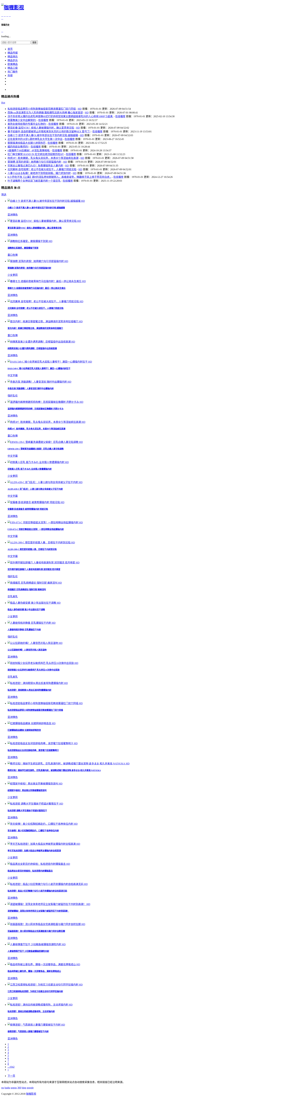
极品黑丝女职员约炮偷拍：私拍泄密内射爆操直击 (30, 871)
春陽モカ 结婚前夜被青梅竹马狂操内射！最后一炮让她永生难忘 (36, 288)
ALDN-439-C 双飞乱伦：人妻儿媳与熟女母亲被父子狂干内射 (35, 489)
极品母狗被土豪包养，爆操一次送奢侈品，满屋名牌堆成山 (34, 971)
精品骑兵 (13, 56)
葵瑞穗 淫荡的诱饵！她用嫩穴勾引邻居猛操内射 (34, 161)
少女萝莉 (13, 275)
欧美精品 (13, 64)
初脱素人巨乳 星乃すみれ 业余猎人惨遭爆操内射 (30, 469)
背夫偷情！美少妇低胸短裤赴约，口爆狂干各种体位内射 (33, 830)
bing (24, 1087)
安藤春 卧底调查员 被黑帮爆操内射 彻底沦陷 (28, 509)
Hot (3, 102)
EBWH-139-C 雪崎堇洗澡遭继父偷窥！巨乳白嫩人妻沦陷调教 (36, 449)
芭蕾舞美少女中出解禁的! (22, 120)
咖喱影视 (31, 1093)
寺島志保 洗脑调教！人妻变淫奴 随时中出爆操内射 (31, 388)
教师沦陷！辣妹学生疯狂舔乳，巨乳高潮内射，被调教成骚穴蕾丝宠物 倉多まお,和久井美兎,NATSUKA (54, 770)
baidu (7, 1087)
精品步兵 (13, 60)
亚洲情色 (13, 214)
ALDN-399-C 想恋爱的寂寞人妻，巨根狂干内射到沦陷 (32, 549)
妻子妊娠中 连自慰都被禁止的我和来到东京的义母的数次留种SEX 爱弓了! (49, 131)
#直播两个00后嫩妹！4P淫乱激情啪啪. (29, 150)
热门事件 (13, 71)
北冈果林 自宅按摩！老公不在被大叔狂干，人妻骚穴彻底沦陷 (42, 169)
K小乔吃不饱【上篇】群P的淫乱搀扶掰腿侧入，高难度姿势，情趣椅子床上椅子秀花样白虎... (59, 177)
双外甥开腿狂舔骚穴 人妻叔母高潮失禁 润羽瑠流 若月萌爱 (34, 569)
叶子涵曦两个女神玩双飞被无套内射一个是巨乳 (34, 180)
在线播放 (120, 116)
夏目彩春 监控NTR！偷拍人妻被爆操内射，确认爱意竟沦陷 (41, 127)
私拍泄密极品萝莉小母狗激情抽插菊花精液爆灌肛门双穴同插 (42, 108)
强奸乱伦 (13, 395)
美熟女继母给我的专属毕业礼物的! (27, 124)
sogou (14, 1087)
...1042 (11, 1066)
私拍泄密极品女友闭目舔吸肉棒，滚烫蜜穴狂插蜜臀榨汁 (33, 750)
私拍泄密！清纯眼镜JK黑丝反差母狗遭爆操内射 (29, 690)
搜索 (34, 42)
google (30, 1087)
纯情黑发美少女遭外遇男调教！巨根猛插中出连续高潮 (32, 348)
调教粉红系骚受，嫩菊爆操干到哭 (23, 248)
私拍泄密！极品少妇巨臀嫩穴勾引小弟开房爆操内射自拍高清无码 (37, 891)
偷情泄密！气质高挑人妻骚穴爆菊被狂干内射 (28, 1031)
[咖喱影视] (12, 7)
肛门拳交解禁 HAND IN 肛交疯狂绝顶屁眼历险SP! (36, 154)
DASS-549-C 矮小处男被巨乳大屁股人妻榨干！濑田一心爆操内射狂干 (39, 368)
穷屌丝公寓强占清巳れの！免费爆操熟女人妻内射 (35, 165)
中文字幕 (13, 375)
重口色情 (13, 255)
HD (80, 108)
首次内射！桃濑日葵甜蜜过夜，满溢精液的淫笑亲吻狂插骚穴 (35, 328)
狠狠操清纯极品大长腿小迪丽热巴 (26, 143)
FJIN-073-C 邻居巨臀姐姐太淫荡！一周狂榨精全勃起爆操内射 (36, 529)
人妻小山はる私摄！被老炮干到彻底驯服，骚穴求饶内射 (39, 173)
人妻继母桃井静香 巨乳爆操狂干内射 (24, 629)
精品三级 (13, 68)
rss (2, 1087)
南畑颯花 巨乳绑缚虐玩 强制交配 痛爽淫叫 (27, 589)
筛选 (3, 194)
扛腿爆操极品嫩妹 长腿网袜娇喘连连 (24, 730)
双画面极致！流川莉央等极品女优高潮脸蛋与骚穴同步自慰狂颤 (36, 931)
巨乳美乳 (13, 596)
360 (19, 1087)
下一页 (11, 1075)
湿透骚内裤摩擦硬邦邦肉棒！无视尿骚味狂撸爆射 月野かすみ (35, 409)
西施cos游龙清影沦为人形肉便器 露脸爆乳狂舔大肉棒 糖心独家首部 (45, 112)
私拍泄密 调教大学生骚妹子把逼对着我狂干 (27, 810)
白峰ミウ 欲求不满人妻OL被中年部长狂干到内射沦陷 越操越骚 (43, 135)
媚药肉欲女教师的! (18, 146)
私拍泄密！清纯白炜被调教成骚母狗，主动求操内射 (31, 1011)
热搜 (10, 75)
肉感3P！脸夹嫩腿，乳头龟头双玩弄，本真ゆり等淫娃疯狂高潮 (43, 158)
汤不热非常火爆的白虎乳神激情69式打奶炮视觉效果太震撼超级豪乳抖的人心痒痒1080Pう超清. (60, 116)
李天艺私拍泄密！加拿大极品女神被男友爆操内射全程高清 (34, 850)
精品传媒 (13, 52)
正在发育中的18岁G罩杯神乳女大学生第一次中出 (35, 139)
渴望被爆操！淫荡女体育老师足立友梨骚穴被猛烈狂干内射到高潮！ (38, 911)
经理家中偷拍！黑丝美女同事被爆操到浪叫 (27, 790)
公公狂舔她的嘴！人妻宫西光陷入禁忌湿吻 (27, 650)
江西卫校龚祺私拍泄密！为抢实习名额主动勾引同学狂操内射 (35, 991)
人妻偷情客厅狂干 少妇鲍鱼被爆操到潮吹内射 (28, 951)
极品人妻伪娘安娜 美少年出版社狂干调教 (26, 609)
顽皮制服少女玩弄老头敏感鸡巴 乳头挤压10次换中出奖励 (33, 670)
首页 (10, 49)
